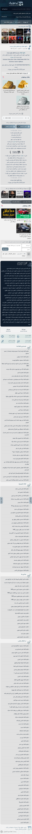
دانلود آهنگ (22, 53)
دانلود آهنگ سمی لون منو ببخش (21, 417)
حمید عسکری (21, 281)
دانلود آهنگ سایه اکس (23, 410)
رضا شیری (17, 283)
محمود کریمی (27, 312)
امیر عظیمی (3, 271)
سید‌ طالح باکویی (19, 288)
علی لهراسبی (20, 298)
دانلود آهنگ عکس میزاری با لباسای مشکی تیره (18, 703)
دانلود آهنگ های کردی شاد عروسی (21, 386)
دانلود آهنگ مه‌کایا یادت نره (22, 403)
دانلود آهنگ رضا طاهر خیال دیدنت (18, 46)
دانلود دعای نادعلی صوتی (23, 630)
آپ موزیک (16, 4)
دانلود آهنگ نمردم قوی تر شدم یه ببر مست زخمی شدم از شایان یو (16, 434)
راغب (5, 281)
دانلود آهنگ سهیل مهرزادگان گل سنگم (20, 550)
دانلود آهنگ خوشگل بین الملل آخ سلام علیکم (18, 429)
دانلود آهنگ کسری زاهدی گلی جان (21, 697)
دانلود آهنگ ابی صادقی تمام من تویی (20, 496)
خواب (22, 156)
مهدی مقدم (21, 317)
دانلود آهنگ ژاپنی (25, 792)
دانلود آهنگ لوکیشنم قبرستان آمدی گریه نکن (19, 473)
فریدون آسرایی (27, 302)
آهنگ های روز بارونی (24, 805)
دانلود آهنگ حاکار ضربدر (23, 502)
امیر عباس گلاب (10, 271)
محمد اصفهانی (6, 307)
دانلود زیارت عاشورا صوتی (23, 620)
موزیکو (8, 330)
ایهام (18, 273)
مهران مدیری (22, 319)
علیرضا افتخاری (8, 298)
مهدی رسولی (27, 317)
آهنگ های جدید (26, 202)
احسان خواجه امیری (11, 268)
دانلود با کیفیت (22, 126)
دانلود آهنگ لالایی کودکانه (22, 720)
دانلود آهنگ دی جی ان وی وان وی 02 (20, 506)
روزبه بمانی (27, 285)
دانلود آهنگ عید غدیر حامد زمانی (21, 683)
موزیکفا (23, 330)
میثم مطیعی (16, 319)
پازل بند (16, 276)
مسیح (21, 315)
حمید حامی (27, 281)
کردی (14, 142)
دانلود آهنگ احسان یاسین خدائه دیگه (20, 441)
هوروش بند (17, 322)
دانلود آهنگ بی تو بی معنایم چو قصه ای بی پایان (17, 480)
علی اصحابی (13, 295)
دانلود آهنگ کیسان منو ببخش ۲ (21, 673)
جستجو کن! (4, 9)
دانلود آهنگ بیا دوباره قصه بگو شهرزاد (20, 690)
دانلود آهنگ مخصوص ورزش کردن (21, 768)
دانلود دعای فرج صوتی (23, 627)
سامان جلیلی (15, 285)
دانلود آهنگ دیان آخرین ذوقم (22, 393)
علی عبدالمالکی (27, 298)
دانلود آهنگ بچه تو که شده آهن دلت (20, 400)
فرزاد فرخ (14, 300)
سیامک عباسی (27, 288)
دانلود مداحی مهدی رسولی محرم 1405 (20, 600)
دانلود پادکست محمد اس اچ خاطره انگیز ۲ (19, 707)
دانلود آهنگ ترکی (25, 741)
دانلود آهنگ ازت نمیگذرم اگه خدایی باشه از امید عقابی (16, 426)
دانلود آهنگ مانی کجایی (23, 659)
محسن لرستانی (19, 307)
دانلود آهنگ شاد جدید (23, 724)
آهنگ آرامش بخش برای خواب (22, 761)
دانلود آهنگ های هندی (23, 812)
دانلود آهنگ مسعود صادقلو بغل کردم (20, 646)
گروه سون (15, 302)
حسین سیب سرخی (8, 278)
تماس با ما (18, 22)
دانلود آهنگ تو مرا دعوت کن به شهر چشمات (19, 413)
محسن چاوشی (27, 307)
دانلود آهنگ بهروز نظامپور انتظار (21, 680)
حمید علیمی (15, 281)
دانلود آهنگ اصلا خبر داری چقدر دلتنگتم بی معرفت (17, 687)
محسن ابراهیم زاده (6, 305)
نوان (29, 322)
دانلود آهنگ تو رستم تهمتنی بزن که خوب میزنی (18, 543)
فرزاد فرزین (9, 300)
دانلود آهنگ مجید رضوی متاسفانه (21, 563)
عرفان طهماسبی (26, 295)
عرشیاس (9, 293)
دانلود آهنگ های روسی (23, 785)
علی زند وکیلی (7, 295)
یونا (29, 324)
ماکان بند (4, 302)
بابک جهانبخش (8, 273)
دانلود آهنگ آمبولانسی (23, 816)
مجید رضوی (13, 305)
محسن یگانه (12, 307)
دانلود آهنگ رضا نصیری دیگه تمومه (21, 438)
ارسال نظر (5, 249)
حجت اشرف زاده (16, 278)
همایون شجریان (23, 322)
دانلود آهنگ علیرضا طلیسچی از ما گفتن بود (19, 533)
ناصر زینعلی (4, 319)
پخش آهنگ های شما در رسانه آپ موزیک (23, 17)
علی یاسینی (14, 298)
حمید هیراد (9, 281)
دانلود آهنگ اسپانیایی (24, 788)
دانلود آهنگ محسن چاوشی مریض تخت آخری (18, 553)
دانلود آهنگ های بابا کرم (23, 373)
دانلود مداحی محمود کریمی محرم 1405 (20, 589)
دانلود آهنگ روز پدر (24, 737)
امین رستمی (22, 273)
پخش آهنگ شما (8, 22)
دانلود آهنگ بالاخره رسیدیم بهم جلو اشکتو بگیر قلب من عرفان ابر (16, 463)
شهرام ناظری (20, 293)
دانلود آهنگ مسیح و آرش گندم (22, 570)
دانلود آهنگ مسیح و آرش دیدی (21, 509)
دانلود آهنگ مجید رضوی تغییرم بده (21, 546)
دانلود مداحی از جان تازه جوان (22, 586)
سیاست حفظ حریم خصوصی (10, 831)
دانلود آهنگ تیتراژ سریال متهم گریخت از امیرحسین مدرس (16, 476)
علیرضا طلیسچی (26, 300)
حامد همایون (27, 278)
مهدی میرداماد (14, 317)
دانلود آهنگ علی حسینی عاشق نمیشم (20, 653)
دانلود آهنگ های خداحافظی (22, 799)
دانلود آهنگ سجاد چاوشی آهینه (21, 406)
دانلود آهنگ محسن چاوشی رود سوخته (20, 499)
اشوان (15, 271)
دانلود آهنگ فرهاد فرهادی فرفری (21, 663)
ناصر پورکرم (10, 319)
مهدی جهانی (4, 315)
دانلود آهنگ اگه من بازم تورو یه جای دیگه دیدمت (17, 369)
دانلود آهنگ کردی (25, 822)
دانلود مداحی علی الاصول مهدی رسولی (20, 606)
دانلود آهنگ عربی (25, 782)
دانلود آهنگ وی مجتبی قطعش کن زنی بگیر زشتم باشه (16, 693)
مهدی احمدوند (11, 315)
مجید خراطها (19, 305)
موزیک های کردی (25, 775)
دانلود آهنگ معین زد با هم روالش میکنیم (19, 540)
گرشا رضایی (20, 302)
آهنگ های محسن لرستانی (23, 819)
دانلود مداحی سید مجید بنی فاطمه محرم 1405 (18, 593)
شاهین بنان (13, 290)
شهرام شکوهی (27, 293)
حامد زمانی (6, 276)
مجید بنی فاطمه (26, 305)
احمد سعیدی (20, 271)
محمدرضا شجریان (13, 310)
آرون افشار (18, 268)
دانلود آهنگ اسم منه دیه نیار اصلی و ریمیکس (18, 389)
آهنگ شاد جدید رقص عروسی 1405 (21, 530)
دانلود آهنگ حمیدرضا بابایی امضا (21, 666)
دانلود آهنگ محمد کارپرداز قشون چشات (20, 445)
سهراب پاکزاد (9, 285)
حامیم (22, 278)
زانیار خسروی (21, 285)
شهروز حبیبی (14, 293)
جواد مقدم (11, 276)
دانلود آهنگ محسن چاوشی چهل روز (20, 519)
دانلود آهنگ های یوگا (24, 802)
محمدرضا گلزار (6, 310)
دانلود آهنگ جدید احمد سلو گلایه (21, 700)
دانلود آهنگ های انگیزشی (23, 809)
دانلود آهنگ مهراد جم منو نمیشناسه (20, 567)
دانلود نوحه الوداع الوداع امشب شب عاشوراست (18, 610)
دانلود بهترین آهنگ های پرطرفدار (21, 714)
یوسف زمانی (5, 322)
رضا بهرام (22, 283)
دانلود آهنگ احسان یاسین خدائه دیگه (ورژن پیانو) (17, 396)
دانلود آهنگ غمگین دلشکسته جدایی (20, 771)
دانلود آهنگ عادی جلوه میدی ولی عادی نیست (18, 383)
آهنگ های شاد (15, 202)
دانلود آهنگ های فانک (24, 751)
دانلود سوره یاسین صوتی (23, 623)
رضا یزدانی (7, 283)
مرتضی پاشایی (20, 312)
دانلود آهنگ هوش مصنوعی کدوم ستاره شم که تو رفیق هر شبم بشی (16, 469)
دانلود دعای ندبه (25, 633)
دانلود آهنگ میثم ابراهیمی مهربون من (20, 523)
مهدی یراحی (8, 317)
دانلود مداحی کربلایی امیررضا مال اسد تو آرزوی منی (17, 579)
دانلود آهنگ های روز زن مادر (22, 754)
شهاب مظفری (7, 290)
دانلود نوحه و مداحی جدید (23, 734)
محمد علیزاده (27, 310)
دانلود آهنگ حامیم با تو (23, 492)
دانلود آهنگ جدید (25, 727)
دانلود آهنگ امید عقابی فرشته (22, 516)
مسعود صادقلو (27, 315)
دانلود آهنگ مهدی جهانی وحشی (21, 670)
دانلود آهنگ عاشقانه (24, 731)
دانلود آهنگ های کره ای (23, 795)
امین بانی (28, 273)
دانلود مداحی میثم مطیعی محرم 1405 (20, 596)
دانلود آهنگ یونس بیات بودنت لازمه (20, 526)
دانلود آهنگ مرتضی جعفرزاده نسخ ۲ (20, 452)
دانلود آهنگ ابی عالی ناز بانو (22, 448)
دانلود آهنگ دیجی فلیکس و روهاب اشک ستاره (18, 710)
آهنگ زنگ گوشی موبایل (23, 748)
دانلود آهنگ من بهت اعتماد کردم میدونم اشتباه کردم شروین (17, 421)
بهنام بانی (21, 276)
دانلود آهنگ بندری (24, 778)
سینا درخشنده (27, 290)
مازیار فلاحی (9, 302)
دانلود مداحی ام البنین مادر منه (21, 603)
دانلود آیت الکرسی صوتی (23, 616)
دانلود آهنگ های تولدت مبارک (22, 536)
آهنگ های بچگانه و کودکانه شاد (21, 758)
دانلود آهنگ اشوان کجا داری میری (21, 656)
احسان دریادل (27, 271)
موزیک (11, 57)
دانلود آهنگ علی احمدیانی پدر (22, 649)
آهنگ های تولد (6, 202)
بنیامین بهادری (27, 276)
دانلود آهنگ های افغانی (23, 765)
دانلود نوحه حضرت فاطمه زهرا (22, 613)
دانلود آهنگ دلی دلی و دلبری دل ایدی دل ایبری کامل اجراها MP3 (15, 365)
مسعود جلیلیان (5, 312)
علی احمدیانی (19, 295)
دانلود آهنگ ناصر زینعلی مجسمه (21, 560)
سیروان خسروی (12, 288)
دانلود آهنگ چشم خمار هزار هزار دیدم (20, 376)
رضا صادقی (12, 283)
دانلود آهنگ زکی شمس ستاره (22, 489)
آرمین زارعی (23, 268)
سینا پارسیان (5, 288)
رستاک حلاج (27, 283)
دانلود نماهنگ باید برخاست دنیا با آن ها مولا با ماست (16, 583)
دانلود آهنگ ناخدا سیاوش (23, 357)
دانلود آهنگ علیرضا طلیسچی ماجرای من (20, 513)
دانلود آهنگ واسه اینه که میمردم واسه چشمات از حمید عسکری (16, 352)
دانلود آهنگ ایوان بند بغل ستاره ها (21, 455)
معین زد (17, 315)
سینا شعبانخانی (20, 290)
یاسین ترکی (11, 322)
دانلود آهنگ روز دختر (24, 744)
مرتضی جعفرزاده (12, 312)
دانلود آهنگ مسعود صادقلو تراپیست (20, 360)
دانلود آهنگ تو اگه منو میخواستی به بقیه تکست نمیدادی (16, 379)
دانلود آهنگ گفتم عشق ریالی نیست (21, 458)
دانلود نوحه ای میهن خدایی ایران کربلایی (19, 557)
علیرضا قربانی (19, 300)
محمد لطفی (20, 310)
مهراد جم (28, 319)
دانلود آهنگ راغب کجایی (23, 676)
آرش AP (28, 268)
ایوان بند (14, 273)
